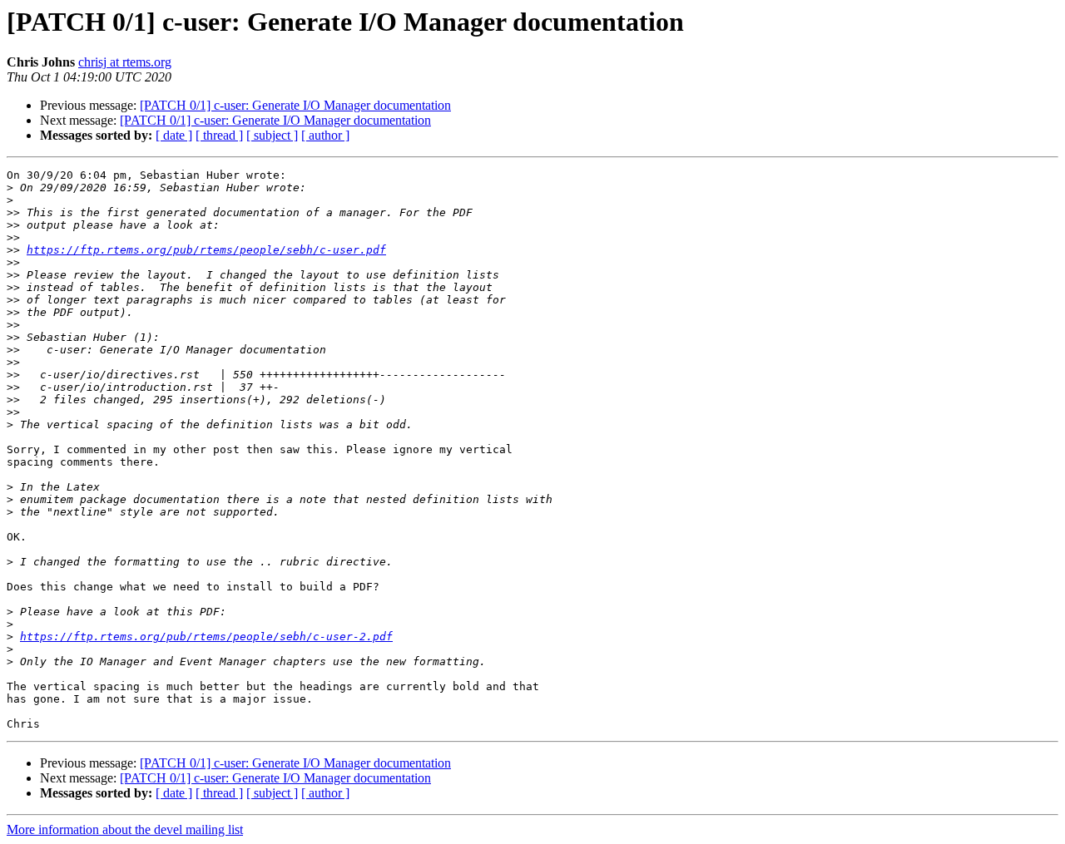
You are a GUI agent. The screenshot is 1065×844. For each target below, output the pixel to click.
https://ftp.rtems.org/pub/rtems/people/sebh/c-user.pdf (206, 250)
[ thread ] (219, 135)
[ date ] (174, 135)
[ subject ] (272, 135)
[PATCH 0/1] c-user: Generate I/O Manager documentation (295, 105)
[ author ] (325, 135)
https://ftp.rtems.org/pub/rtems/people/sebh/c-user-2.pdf (206, 636)
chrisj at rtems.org (124, 62)
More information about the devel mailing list (125, 829)
